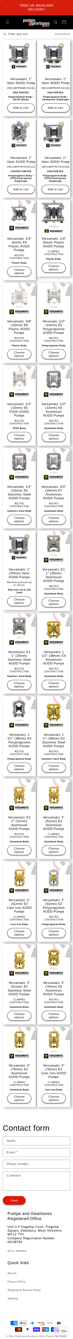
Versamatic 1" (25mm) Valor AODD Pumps (19, 573)
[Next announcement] (66, 8)
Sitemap (12, 1298)
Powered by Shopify (56, 1336)
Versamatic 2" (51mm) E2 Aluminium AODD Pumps (54, 823)
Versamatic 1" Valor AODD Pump (21, 81)
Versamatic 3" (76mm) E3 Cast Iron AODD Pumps (53, 1071)
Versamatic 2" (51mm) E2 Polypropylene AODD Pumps (54, 905)
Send (14, 1200)
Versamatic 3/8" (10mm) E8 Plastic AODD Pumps (19, 327)
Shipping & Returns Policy (24, 1289)
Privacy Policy (16, 1281)
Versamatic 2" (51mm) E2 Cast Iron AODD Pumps (19, 905)
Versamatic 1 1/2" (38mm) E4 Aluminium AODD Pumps (54, 657)
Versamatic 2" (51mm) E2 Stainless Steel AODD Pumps (19, 988)
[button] (7, 22)
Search (12, 1273)
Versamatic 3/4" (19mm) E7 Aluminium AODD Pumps (54, 492)
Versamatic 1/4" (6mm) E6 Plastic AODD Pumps (19, 244)
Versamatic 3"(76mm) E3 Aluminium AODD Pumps (19, 1071)
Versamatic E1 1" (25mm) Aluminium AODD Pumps (53, 575)
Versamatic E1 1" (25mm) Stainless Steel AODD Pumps (19, 657)
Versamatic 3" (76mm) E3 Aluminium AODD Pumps (54, 988)
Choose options (19, 271)
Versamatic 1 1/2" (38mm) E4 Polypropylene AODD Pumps (19, 740)
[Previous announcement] (7, 8)
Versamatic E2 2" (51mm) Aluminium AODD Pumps (19, 823)
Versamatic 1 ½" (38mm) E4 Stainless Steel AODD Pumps (54, 740)
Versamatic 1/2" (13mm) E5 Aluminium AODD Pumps (54, 409)
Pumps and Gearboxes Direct (30, 1336)
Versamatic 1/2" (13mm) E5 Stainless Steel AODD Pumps (19, 492)
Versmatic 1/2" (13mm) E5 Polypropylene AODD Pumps (53, 327)
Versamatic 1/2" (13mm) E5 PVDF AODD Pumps (19, 409)
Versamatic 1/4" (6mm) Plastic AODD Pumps (54, 242)
